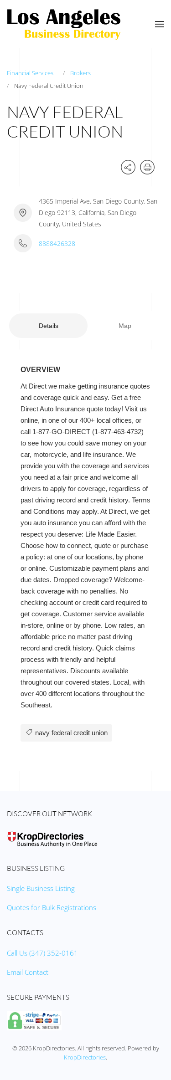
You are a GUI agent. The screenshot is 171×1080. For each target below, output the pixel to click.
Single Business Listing (41, 888)
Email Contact (27, 972)
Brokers (80, 73)
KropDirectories (85, 1057)
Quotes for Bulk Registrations (51, 907)
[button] (159, 24)
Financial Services (30, 73)
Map (125, 325)
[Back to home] (64, 24)
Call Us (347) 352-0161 (42, 952)
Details (48, 325)
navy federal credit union (70, 733)
